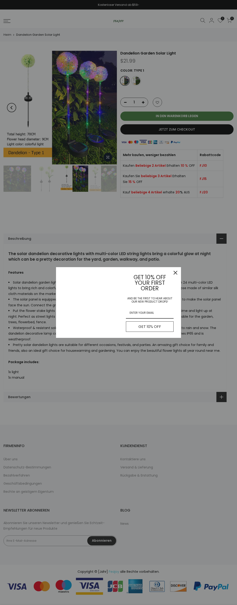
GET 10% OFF (149, 326)
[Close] (175, 272)
